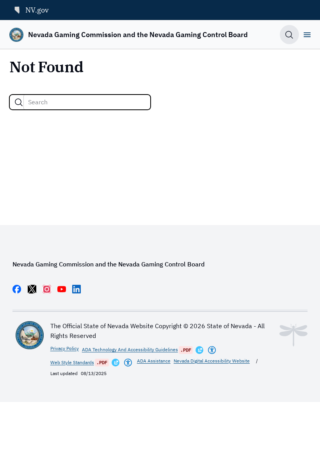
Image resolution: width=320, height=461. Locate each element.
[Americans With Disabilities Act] (212, 350)
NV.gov (37, 9)
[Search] (18, 102)
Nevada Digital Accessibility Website (212, 361)
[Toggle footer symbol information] (293, 335)
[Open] (307, 35)
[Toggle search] (289, 34)
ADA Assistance (154, 361)
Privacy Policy (64, 348)
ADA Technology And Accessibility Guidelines (130, 349)
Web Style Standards (72, 362)
